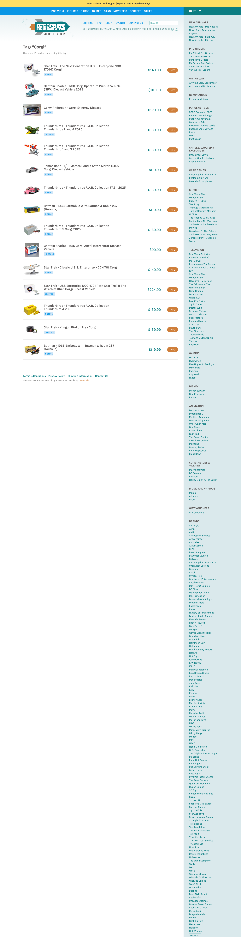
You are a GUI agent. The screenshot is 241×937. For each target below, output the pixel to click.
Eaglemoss (195, 606)
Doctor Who (195, 307)
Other (148, 11)
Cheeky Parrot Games (200, 904)
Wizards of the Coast (201, 877)
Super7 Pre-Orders (199, 66)
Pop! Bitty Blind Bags (200, 115)
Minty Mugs (195, 733)
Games (96, 11)
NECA (192, 135)
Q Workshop (195, 887)
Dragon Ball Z (196, 413)
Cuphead (194, 374)
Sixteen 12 (194, 800)
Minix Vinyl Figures (199, 730)
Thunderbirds (196, 334)
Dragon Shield (196, 602)
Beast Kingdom (197, 552)
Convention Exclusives (201, 158)
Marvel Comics (197, 470)
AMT (191, 532)
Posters (135, 11)
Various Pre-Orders (199, 70)
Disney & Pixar (197, 390)
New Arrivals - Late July (202, 36)
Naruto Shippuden (199, 420)
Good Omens (196, 291)
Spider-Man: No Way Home (203, 221)
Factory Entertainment (201, 612)
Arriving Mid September (202, 86)
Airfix (192, 529)
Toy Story (194, 204)
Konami (193, 693)
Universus (194, 857)
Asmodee (194, 542)
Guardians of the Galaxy (202, 231)
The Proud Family (198, 437)
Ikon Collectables (198, 669)
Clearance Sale (197, 122)
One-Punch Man (198, 423)
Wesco (192, 867)
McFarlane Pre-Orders (201, 63)
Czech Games (196, 582)
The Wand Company (200, 860)
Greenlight (195, 639)
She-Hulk (194, 344)
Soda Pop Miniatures (200, 803)
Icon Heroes (195, 659)
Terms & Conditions (34, 376)
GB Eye (193, 629)
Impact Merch (196, 676)
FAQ (99, 23)
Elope (192, 609)
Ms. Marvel (195, 261)
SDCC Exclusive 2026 (200, 112)
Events (120, 23)
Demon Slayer (196, 410)
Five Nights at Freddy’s (201, 364)
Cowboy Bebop (197, 447)
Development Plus (199, 592)
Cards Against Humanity (202, 174)
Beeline (193, 891)
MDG (191, 723)
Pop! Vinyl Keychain (200, 119)
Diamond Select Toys (200, 599)
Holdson (193, 927)
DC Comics (195, 473)
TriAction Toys (197, 837)
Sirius (192, 797)
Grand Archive (197, 636)
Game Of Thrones (198, 314)
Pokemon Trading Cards (202, 125)
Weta (192, 870)
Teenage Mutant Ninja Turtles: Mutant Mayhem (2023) (202, 211)
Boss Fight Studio (198, 894)
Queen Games (196, 787)
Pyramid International (201, 777)
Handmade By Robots (200, 649)
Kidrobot (194, 686)
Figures (72, 11)
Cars (107, 11)
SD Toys (193, 790)
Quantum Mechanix (199, 783)
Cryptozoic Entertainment (203, 579)
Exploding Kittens (198, 178)
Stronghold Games (199, 820)
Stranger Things (198, 311)
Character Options (199, 565)
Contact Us (136, 23)
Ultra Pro (194, 847)
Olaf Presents (196, 394)
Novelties (120, 11)
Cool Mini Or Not (198, 907)
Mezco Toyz (195, 726)
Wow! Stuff (195, 884)
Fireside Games (197, 619)
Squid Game (195, 304)
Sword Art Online (198, 440)
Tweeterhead (196, 844)
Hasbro (193, 653)
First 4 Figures (197, 622)
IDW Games (195, 663)
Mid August (109, 3)
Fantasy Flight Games (200, 616)
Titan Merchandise (199, 830)
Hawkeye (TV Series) (200, 281)
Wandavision (196, 294)
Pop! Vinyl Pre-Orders (201, 53)
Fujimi (192, 917)
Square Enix (195, 810)
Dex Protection (197, 596)
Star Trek (194, 324)
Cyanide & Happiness (200, 181)
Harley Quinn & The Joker (203, 480)
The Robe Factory (198, 780)
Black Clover (196, 430)
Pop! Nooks (195, 139)
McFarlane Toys (197, 720)
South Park (195, 328)
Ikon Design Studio (199, 673)
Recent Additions (198, 99)
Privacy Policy (56, 376)
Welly (192, 864)
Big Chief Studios (198, 555)
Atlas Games (196, 545)
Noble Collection (198, 746)
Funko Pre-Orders (198, 60)
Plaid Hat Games (198, 760)
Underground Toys (199, 850)
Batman (193, 476)
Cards (85, 11)
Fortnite (193, 357)
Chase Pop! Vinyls (199, 155)
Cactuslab (84, 380)
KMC (191, 689)
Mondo (193, 736)
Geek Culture (196, 921)
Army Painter (196, 539)
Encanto (193, 397)
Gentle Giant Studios (200, 633)
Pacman (193, 371)
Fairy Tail (194, 434)
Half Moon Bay (197, 643)
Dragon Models (197, 914)
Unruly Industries (198, 854)
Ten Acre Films (197, 827)
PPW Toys (194, 773)
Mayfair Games (197, 716)
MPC (191, 740)
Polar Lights (195, 763)
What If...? (194, 297)
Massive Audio (197, 713)
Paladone (194, 756)
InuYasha (194, 444)
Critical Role (196, 576)
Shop (109, 23)
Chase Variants (197, 161)
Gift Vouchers (196, 512)
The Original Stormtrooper (203, 753)
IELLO (192, 666)
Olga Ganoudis (197, 750)
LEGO (192, 499)
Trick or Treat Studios (201, 840)
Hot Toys (194, 656)
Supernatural (196, 318)
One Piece (194, 427)
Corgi (192, 572)
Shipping (88, 23)
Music (192, 493)
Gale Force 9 (195, 626)
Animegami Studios (199, 535)
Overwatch (195, 361)
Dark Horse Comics (199, 586)
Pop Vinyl (58, 11)
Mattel (192, 710)
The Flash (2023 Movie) (202, 217)
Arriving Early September (203, 83)
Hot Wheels (195, 931)
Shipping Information (80, 376)
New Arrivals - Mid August (203, 26)
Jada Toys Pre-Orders (201, 56)
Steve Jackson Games (201, 817)
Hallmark (194, 646)
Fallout (193, 377)
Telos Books (195, 824)
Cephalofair (195, 897)
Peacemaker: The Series (202, 264)
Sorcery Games (197, 807)
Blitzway (193, 559)
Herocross (194, 924)
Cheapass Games (198, 901)
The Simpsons (196, 331)
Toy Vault (194, 834)
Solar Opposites (197, 450)
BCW (191, 549)
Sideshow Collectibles (201, 793)
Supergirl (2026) (198, 201)
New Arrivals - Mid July (202, 40)
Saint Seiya (195, 454)
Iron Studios (195, 679)
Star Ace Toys (196, 813)
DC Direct (194, 589)
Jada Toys (194, 683)
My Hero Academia (199, 417)
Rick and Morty (197, 321)
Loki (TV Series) (197, 301)
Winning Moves (197, 874)
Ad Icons (193, 496)
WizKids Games (197, 880)
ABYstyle (194, 525)
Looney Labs (196, 700)
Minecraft (194, 367)
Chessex (193, 569)
